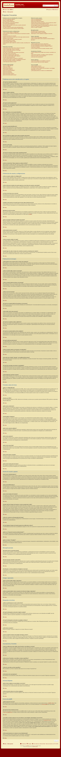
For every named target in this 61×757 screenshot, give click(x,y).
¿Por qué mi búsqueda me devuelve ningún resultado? (41, 44)
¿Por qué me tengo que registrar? (9, 19)
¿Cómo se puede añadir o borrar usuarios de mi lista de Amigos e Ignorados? (43, 39)
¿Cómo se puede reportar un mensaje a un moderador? (13, 58)
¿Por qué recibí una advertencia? (9, 57)
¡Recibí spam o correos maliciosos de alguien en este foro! (41, 33)
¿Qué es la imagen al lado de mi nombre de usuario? (12, 39)
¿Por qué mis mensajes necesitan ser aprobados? (12, 60)
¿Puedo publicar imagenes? (8, 69)
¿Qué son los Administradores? (36, 19)
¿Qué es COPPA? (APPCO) (8, 20)
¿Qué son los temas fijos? (7, 72)
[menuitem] (11, 10)
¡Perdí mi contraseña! (7, 26)
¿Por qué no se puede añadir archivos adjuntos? (11, 55)
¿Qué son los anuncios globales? (9, 70)
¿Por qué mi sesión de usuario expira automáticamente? (13, 27)
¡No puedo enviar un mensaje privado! (38, 31)
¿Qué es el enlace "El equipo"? (36, 27)
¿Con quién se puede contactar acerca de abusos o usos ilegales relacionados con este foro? (43, 69)
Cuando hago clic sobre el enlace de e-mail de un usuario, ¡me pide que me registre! (16, 43)
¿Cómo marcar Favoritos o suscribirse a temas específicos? (42, 54)
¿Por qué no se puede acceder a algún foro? (11, 54)
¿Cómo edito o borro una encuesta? (9, 53)
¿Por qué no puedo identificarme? (9, 23)
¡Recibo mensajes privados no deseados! (38, 32)
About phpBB (44, 704)
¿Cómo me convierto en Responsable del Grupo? (40, 23)
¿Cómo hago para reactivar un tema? (9, 61)
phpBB (30, 214)
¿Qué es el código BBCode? (8, 65)
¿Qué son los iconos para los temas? (9, 74)
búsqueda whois (47, 720)
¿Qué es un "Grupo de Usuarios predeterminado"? (40, 26)
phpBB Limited (51, 703)
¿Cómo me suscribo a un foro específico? (38, 55)
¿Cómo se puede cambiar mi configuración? (11, 32)
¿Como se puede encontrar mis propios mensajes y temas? (42, 48)
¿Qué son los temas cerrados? (8, 73)
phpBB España (35, 746)
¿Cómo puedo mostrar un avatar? (9, 40)
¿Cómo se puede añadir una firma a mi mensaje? (12, 50)
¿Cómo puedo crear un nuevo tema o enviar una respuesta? (14, 47)
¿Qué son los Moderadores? (36, 20)
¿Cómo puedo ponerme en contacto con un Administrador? (41, 70)
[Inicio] (8, 4)
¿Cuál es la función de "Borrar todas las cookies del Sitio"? (13, 28)
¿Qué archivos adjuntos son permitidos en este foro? (40, 60)
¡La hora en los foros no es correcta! (9, 35)
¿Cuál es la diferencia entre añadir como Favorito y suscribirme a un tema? (43, 53)
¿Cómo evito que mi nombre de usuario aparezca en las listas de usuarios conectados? (16, 34)
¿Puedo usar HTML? (6, 66)
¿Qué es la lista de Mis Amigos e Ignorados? (39, 37)
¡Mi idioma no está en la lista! (8, 38)
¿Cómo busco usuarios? (35, 47)
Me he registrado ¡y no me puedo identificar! (11, 22)
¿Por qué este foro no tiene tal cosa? (37, 67)
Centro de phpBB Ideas (7, 712)
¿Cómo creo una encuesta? (8, 51)
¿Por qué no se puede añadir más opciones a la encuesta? (13, 52)
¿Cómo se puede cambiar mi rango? (9, 41)
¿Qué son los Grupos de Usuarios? (37, 21)
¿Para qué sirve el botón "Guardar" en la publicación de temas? (14, 59)
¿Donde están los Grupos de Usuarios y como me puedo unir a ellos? (43, 22)
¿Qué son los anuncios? (7, 71)
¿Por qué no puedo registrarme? (9, 21)
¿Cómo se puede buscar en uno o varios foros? (39, 43)
